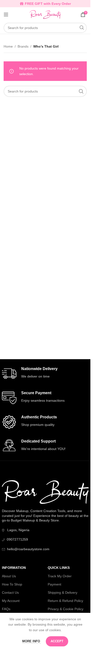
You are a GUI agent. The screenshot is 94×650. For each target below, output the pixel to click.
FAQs (6, 609)
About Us (9, 576)
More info (31, 641)
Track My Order (60, 576)
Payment (54, 584)
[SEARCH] (82, 28)
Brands (23, 46)
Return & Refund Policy (65, 601)
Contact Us (10, 592)
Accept (57, 641)
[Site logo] (45, 14)
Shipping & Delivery (62, 592)
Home (8, 46)
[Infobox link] (45, 373)
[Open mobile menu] (6, 14)
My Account (11, 601)
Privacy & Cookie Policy (65, 609)
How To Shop (12, 584)
